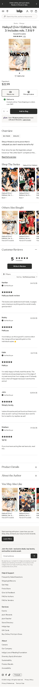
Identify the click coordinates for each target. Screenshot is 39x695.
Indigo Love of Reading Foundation (14, 652)
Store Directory (7, 622)
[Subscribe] (34, 556)
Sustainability (7, 660)
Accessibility (6, 668)
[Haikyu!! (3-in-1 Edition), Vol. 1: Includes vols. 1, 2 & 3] (10, 179)
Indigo (9, 679)
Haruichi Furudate (19, 34)
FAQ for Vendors (8, 600)
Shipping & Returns (9, 581)
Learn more (26, 120)
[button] (3, 11)
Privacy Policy (29, 679)
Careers (5, 645)
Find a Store (6, 589)
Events (4, 611)
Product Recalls (7, 664)
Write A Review (19, 266)
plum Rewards (7, 615)
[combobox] (21, 16)
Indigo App (6, 626)
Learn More (7, 539)
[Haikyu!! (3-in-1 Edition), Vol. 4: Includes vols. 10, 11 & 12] (27, 222)
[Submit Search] (5, 16)
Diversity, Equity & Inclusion (12, 656)
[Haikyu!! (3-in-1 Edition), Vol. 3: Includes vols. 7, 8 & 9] (10, 222)
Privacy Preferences (8, 683)
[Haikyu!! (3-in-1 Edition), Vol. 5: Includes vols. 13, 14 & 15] (27, 179)
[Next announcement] (36, 4)
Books (16, 23)
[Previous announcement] (2, 4)
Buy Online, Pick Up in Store (12, 634)
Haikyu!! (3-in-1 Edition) (30, 165)
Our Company (7, 648)
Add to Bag (23, 111)
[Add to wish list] (15, 189)
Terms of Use (20, 683)
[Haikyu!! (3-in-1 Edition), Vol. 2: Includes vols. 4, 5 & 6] (27, 500)
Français (17, 675)
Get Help (5, 585)
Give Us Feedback (8, 593)
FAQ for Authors (8, 596)
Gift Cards (5, 630)
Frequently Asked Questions (12, 577)
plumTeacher (6, 619)
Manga (21, 23)
